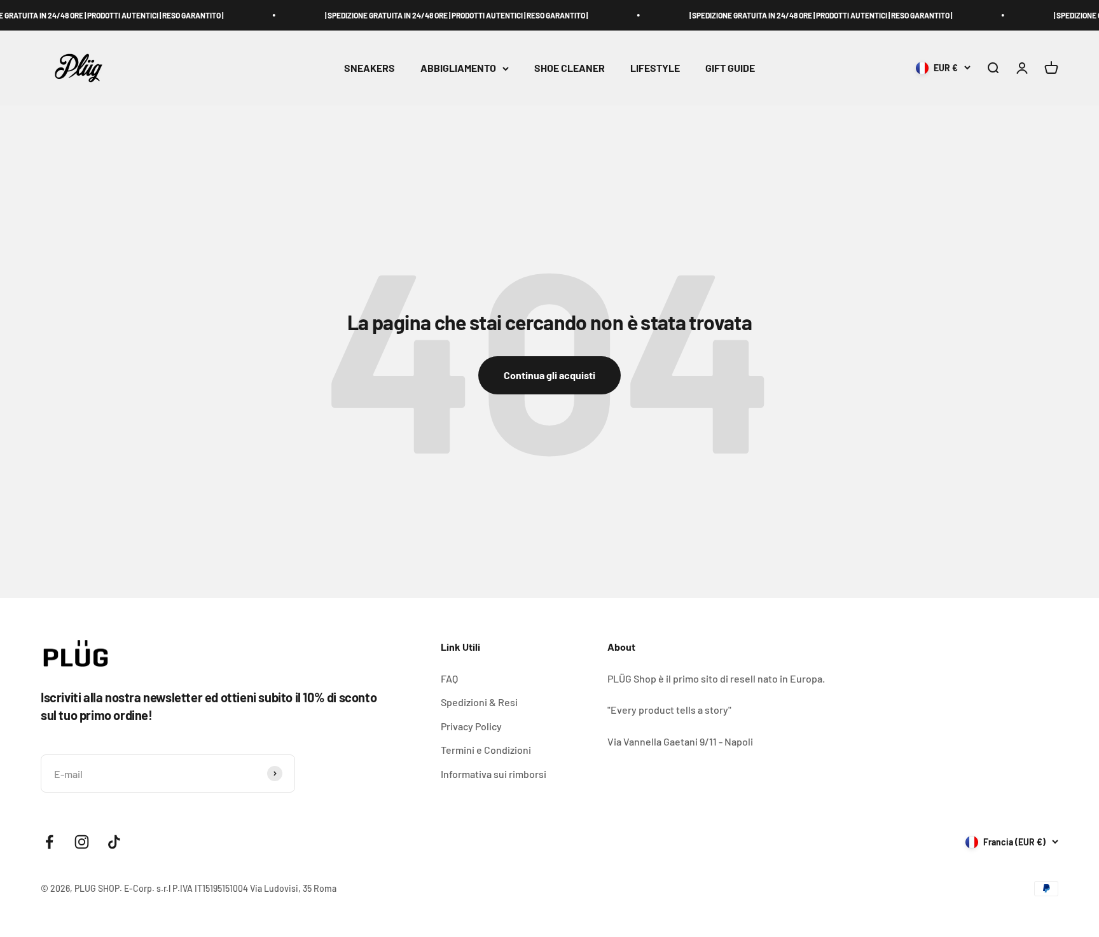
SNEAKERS (369, 68)
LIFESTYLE (655, 68)
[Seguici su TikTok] (114, 841)
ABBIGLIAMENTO (458, 68)
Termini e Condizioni (486, 750)
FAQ (449, 678)
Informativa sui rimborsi (493, 774)
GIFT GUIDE (730, 68)
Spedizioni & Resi (479, 702)
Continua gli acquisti (549, 375)
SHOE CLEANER (569, 68)
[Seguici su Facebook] (49, 841)
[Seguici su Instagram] (81, 841)
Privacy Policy (471, 726)
